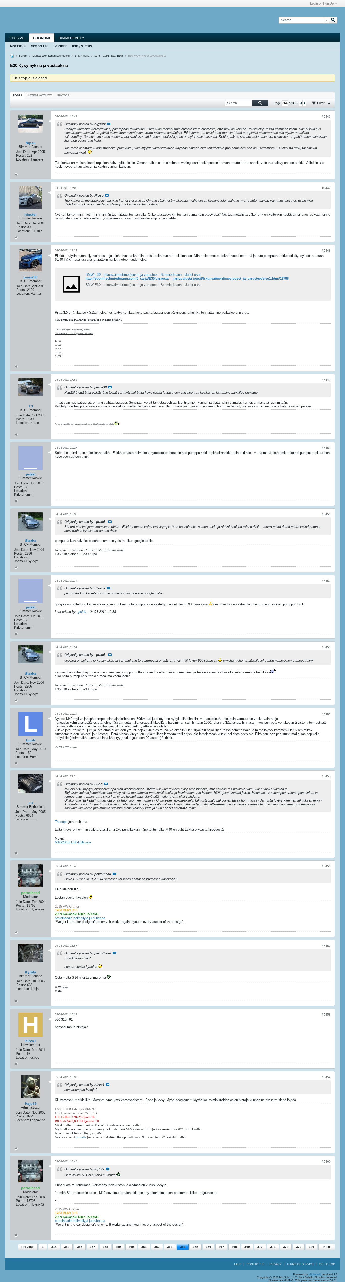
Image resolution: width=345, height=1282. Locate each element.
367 (221, 1247)
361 (144, 1247)
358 (105, 1247)
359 (118, 1247)
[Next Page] (304, 103)
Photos (63, 95)
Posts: (21, 155)
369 (247, 1247)
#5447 (326, 188)
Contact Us (255, 1264)
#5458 (326, 1014)
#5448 (326, 251)
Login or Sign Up (322, 3)
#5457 (326, 946)
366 (208, 1247)
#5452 (326, 581)
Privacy (275, 1264)
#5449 (326, 380)
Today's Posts (82, 46)
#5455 (326, 776)
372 (285, 1247)
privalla (81, 1137)
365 (195, 1247)
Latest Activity (40, 95)
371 (273, 1247)
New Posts (18, 46)
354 (66, 1247)
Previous (27, 1247)
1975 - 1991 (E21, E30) (108, 55)
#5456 (326, 866)
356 (79, 1247)
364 (182, 1247)
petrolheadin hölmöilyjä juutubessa (80, 918)
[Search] (333, 20)
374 (298, 1247)
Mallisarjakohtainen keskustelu (51, 55)
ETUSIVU (16, 38)
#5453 (326, 647)
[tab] (17, 95)
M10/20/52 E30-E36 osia (73, 842)
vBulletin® (315, 1274)
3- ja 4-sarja (82, 55)
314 (54, 1247)
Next (326, 1247)
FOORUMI (41, 38)
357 (92, 1247)
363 (170, 1247)
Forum (23, 55)
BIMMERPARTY (71, 38)
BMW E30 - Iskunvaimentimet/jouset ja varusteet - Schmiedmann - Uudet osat (143, 275)
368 (234, 1247)
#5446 (326, 116)
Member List (39, 46)
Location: (23, 159)
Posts (17, 95)
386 (311, 1247)
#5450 (326, 448)
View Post (108, 124)
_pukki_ (82, 612)
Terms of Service (300, 1264)
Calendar (60, 46)
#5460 (326, 1161)
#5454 (326, 714)
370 (260, 1247)
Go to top (327, 1264)
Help (237, 1264)
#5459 (326, 1077)
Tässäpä (61, 822)
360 (131, 1247)
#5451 (326, 514)
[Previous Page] (301, 103)
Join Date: (23, 152)
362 (157, 1247)
